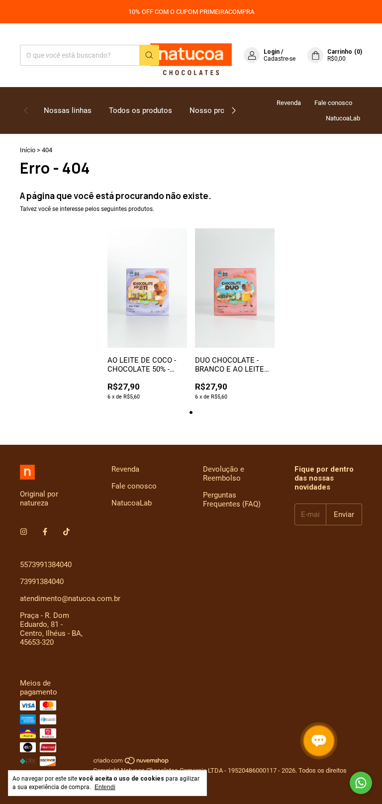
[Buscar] (149, 55)
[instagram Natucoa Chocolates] (23, 531)
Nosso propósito (218, 110)
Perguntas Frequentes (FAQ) (232, 499)
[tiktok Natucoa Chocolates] (66, 531)
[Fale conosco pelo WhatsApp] (361, 783)
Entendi (105, 787)
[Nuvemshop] (131, 763)
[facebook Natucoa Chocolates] (45, 531)
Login (272, 51)
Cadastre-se (279, 58)
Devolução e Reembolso (223, 474)
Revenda (289, 102)
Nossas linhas (68, 110)
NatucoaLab (343, 118)
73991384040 (42, 581)
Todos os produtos (140, 110)
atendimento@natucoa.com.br (70, 598)
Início (27, 150)
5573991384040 (46, 564)
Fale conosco (333, 102)
